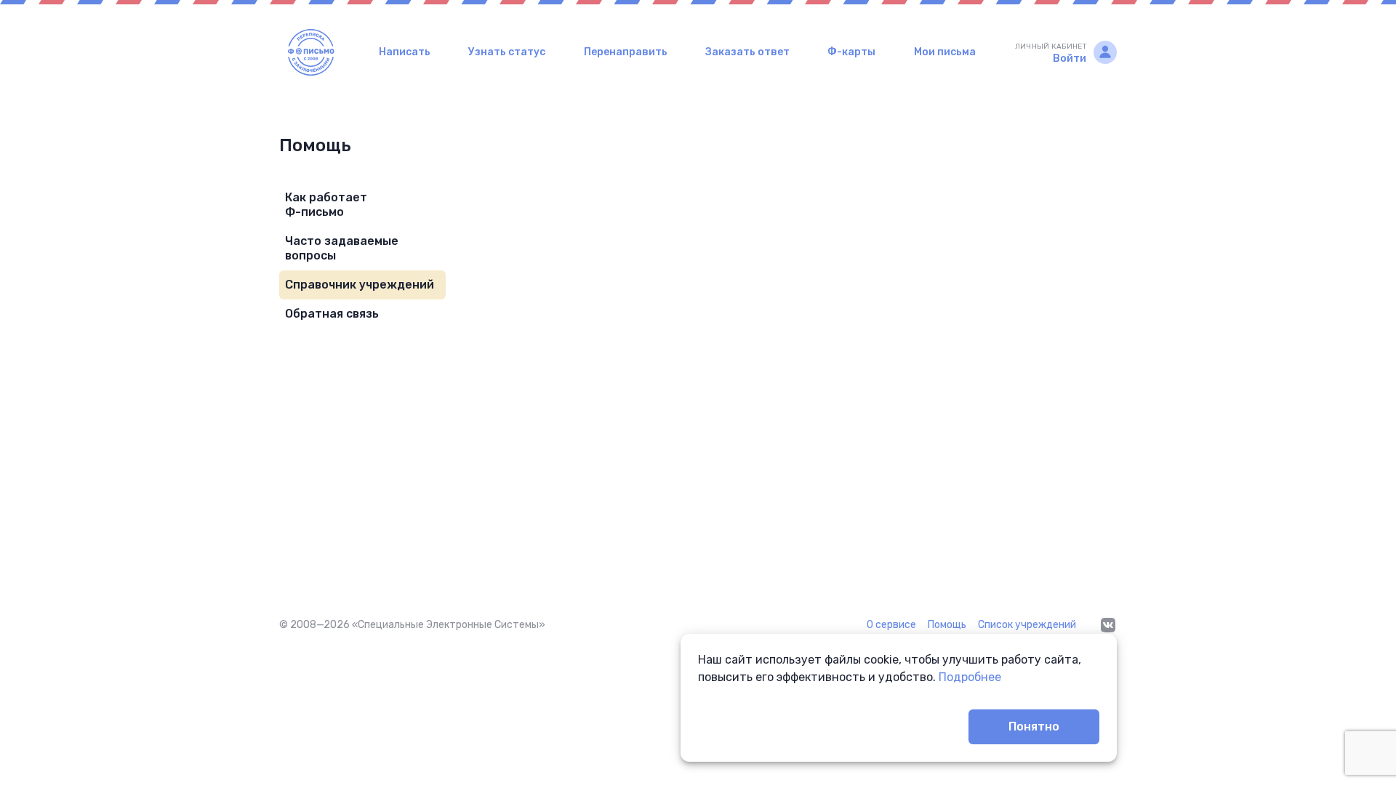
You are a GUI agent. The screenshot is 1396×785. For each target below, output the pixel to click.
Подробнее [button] (970, 677)
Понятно (1033, 726)
